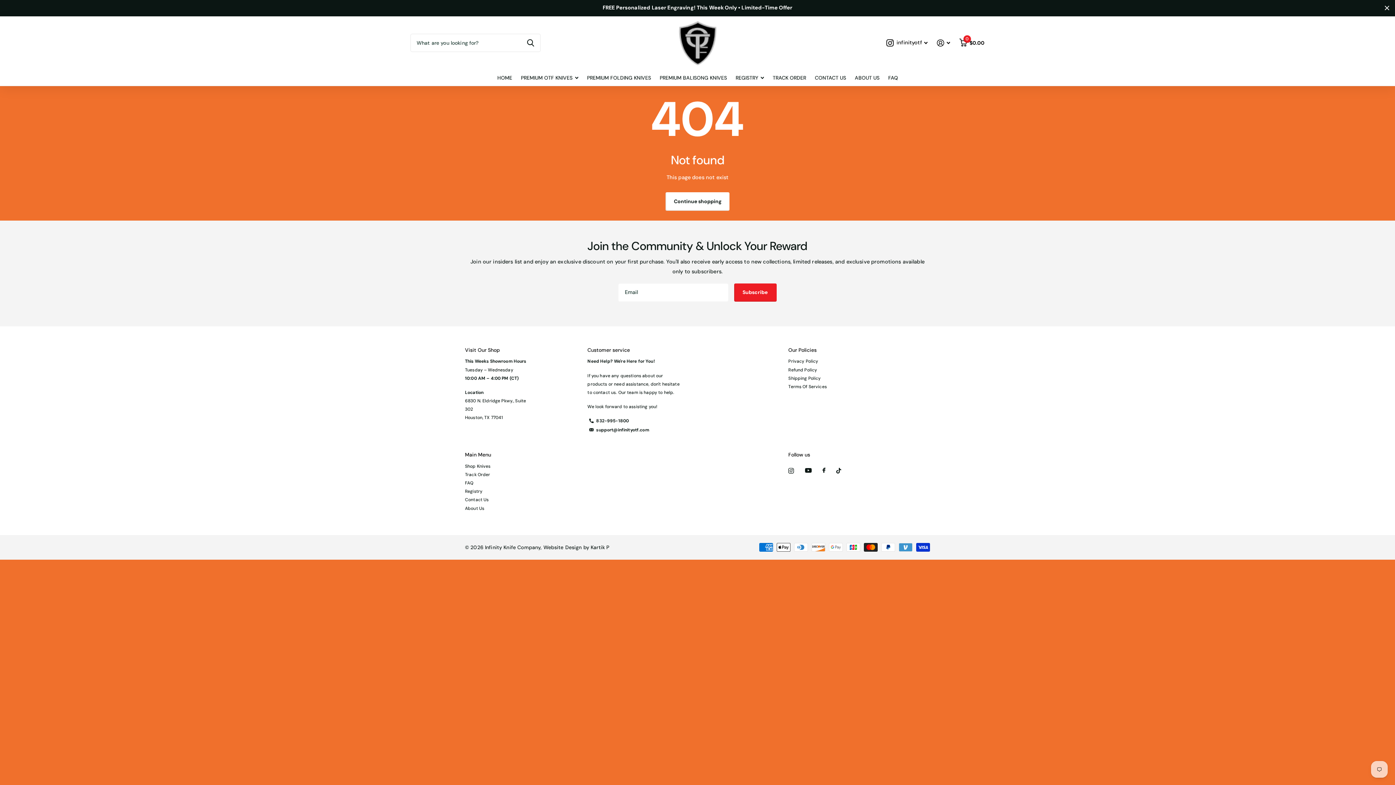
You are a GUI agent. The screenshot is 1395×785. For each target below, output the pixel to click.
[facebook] (823, 470)
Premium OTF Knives (547, 78)
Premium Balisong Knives (693, 78)
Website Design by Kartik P (576, 547)
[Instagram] (791, 471)
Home (504, 78)
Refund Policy (802, 370)
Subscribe (756, 292)
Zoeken (531, 43)
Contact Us (830, 78)
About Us (867, 78)
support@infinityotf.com (622, 430)
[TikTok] (838, 471)
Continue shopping (697, 201)
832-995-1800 (612, 421)
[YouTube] (808, 470)
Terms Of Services (807, 387)
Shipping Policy (804, 378)
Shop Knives (478, 466)
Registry (473, 491)
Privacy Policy (803, 361)
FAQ (893, 78)
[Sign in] (943, 43)
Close (1387, 8)
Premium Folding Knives (619, 78)
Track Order (789, 78)
